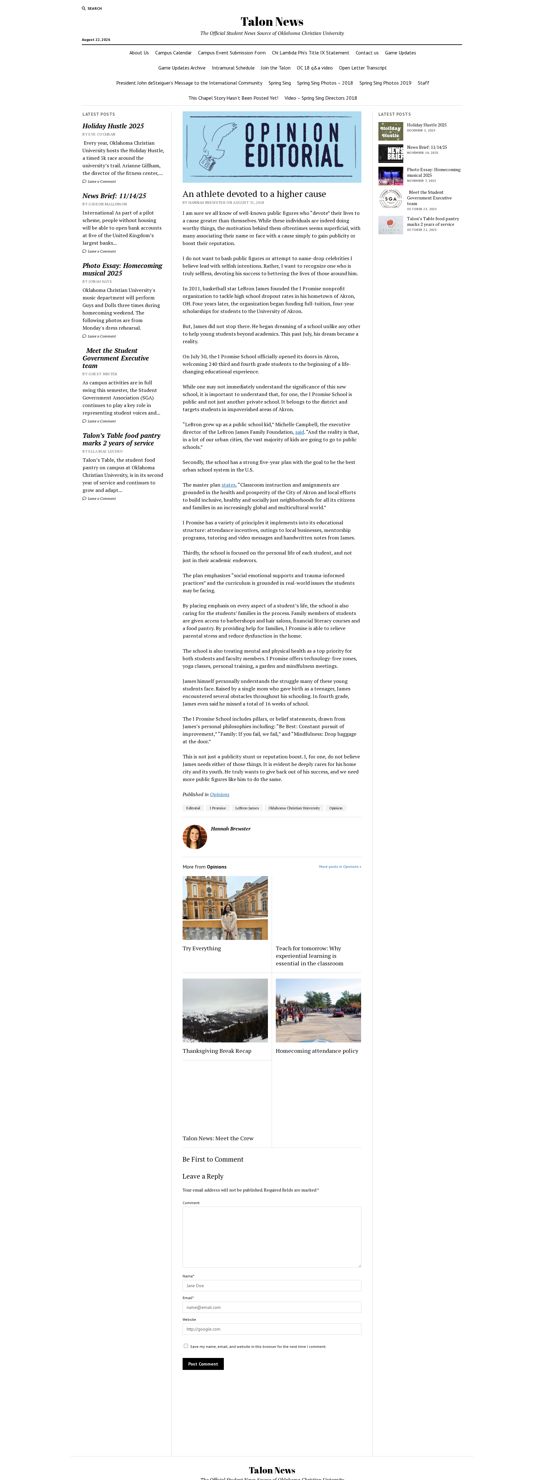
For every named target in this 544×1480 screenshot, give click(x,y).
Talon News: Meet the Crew (218, 1138)
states (228, 484)
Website (189, 1319)
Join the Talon (276, 67)
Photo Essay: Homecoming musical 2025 (122, 269)
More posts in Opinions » (340, 866)
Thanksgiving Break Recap (217, 1050)
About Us (139, 52)
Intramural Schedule (233, 67)
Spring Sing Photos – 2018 (325, 83)
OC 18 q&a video (315, 67)
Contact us (367, 52)
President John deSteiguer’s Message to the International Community (189, 83)
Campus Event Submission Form (232, 52)
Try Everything (202, 948)
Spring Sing (280, 83)
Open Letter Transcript (363, 67)
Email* (188, 1297)
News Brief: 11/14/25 (114, 195)
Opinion (336, 808)
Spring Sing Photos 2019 (385, 83)
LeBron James (247, 808)
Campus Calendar (173, 52)
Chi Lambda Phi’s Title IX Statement (310, 52)
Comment (191, 1202)
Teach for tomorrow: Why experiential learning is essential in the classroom (309, 955)
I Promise (218, 808)
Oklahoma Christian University (294, 808)
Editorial (193, 808)
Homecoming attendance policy (317, 1050)
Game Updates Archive (182, 67)
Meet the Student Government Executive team (115, 358)
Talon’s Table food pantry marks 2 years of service (121, 439)
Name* (188, 1276)
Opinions (220, 794)
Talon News (272, 21)
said (299, 431)
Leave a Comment (101, 181)
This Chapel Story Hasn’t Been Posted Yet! (233, 98)
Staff (423, 83)
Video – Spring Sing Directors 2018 (321, 98)
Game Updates (400, 52)
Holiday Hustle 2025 (113, 126)
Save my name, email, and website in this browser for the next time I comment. (258, 1346)
